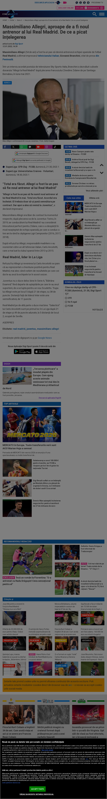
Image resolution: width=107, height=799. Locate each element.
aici (87, 759)
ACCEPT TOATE (37, 789)
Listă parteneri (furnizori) (11, 783)
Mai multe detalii (47, 750)
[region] (53, 768)
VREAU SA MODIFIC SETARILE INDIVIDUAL (37, 794)
